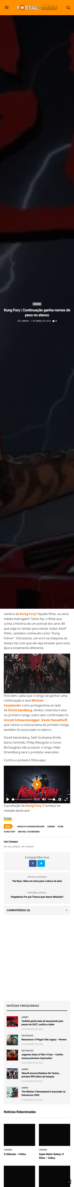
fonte (8, 818)
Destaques (27, 1036)
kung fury (9, 831)
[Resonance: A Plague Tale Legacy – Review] (12, 1040)
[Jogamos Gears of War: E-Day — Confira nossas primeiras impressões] (12, 1055)
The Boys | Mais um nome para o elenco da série (37, 881)
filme (60, 826)
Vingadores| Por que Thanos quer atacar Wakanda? (37, 897)
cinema (51, 826)
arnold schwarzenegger (30, 826)
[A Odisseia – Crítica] (19, 1135)
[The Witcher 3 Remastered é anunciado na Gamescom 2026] (12, 1092)
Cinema (37, 304)
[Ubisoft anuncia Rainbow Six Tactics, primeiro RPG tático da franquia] (12, 1073)
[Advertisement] (37, 958)
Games (25, 1017)
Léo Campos (23, 321)
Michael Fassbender (29, 831)
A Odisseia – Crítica (15, 1154)
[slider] (22, 799)
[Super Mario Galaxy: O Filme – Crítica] (54, 1135)
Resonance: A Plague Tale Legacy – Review (43, 1039)
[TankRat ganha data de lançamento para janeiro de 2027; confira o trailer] (12, 1021)
